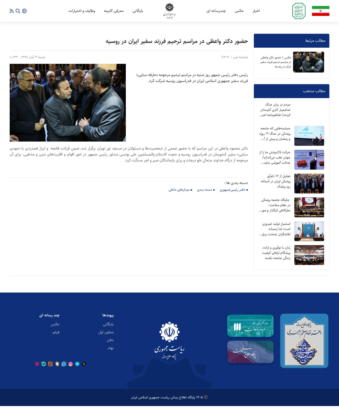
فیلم (56, 332)
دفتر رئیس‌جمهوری (232, 189)
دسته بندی (204, 189)
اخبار (256, 11)
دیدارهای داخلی (179, 189)
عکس (239, 11)
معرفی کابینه (114, 11)
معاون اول (106, 332)
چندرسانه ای (216, 11)
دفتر (110, 340)
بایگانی (138, 11)
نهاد (111, 348)
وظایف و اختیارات (81, 11)
